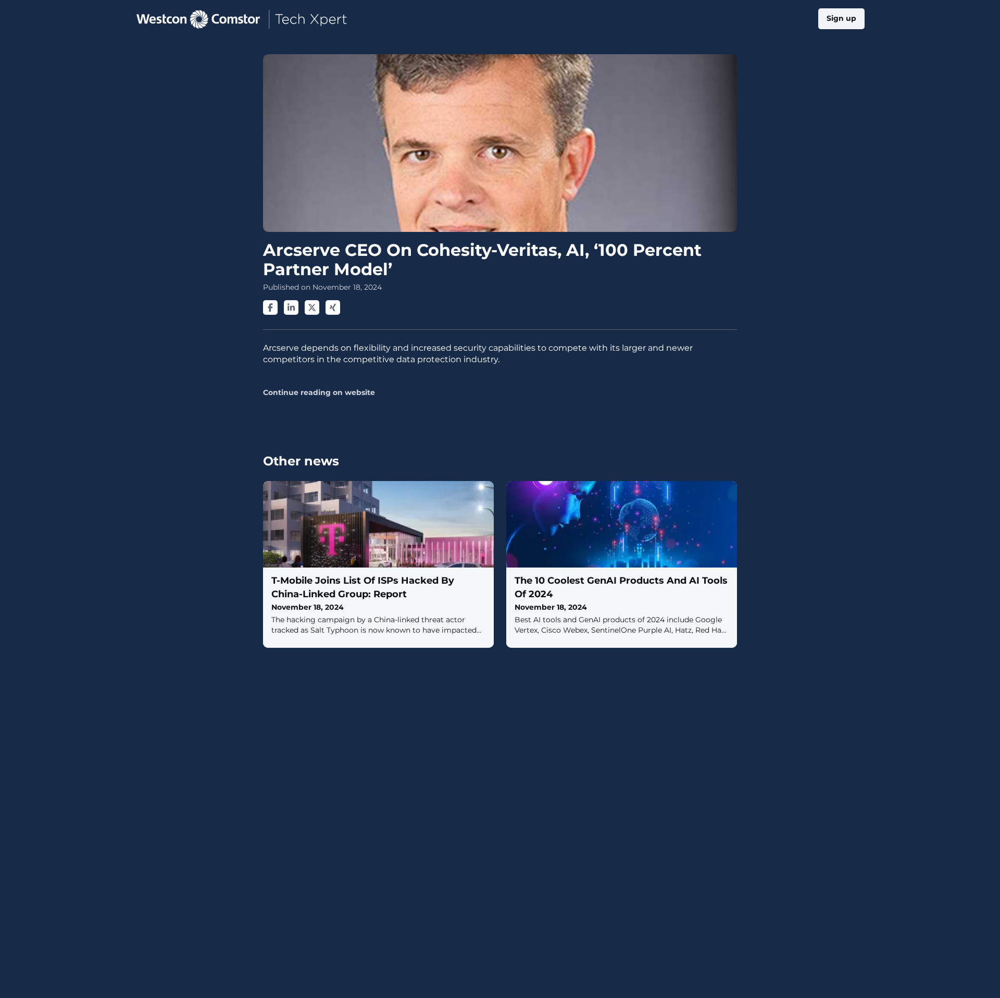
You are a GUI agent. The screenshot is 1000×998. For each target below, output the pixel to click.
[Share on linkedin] (291, 307)
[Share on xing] (333, 307)
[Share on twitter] (312, 307)
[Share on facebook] (270, 307)
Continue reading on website (319, 392)
